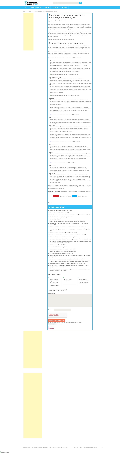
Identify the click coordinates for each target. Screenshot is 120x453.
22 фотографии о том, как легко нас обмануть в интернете (63, 221)
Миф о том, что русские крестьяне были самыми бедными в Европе (66, 214)
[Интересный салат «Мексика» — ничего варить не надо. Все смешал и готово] (84, 277)
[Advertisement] (28, 31)
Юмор (47, 7)
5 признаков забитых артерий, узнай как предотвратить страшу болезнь (66, 239)
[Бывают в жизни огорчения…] (69, 277)
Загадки (64, 7)
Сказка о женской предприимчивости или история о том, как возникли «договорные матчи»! (55, 282)
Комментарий (51, 293)
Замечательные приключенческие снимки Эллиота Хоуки (63, 259)
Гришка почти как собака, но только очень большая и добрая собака (65, 261)
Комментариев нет (69, 20)
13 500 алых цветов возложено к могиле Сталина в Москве (64, 263)
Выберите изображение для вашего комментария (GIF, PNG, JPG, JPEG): (65, 322)
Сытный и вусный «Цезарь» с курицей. (59, 251)
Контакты (76, 447)
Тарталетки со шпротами (55, 212)
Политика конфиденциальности (90, 447)
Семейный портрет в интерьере (57, 217)
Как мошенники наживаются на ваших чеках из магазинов (63, 227)
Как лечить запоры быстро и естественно (59, 237)
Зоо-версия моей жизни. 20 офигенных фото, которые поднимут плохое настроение (69, 255)
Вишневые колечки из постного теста (58, 249)
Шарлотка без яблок (54, 247)
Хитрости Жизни (36, 7)
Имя (49, 309)
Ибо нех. (51, 219)
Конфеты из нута (53, 244)
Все (26, 7)
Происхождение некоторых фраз (57, 210)
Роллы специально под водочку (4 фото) (59, 232)
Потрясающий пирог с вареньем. (57, 253)
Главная (25, 11)
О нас (80, 447)
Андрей (51, 20)
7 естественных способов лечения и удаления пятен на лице (64, 234)
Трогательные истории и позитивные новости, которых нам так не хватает (67, 229)
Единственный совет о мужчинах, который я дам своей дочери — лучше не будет (69, 223)
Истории (55, 7)
